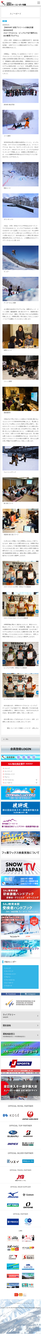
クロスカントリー (9, 774)
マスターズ (8, 985)
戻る (7, 739)
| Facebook (11, 994)
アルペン (7, 777)
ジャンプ (7, 768)
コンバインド (8, 771)
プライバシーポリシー (16, 1303)
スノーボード (9, 983)
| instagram (31, 994)
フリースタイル (10, 980)
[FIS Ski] (20, 1003)
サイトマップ (28, 1303)
